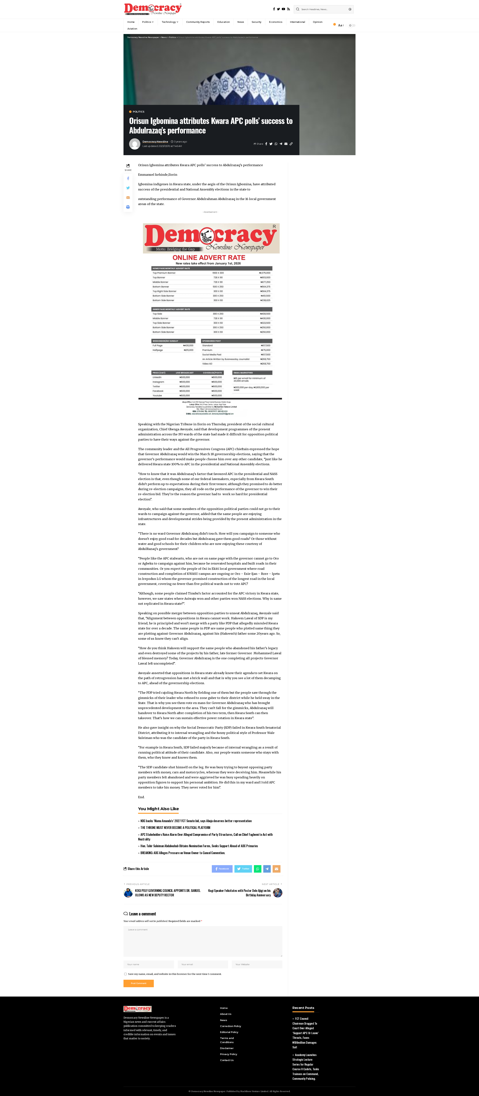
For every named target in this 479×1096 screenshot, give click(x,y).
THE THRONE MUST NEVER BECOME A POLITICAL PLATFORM (175, 827)
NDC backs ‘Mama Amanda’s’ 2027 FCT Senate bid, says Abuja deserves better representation (196, 820)
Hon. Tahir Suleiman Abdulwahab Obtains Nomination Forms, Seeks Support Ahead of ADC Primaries (199, 845)
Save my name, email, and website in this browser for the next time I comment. (175, 973)
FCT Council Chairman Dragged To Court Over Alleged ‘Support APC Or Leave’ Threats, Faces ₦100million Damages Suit (305, 1032)
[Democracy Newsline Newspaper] (153, 9)
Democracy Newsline (155, 141)
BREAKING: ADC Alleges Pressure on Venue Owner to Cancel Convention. (183, 852)
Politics (138, 111)
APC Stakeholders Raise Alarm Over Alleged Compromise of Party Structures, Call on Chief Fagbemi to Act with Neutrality (205, 836)
